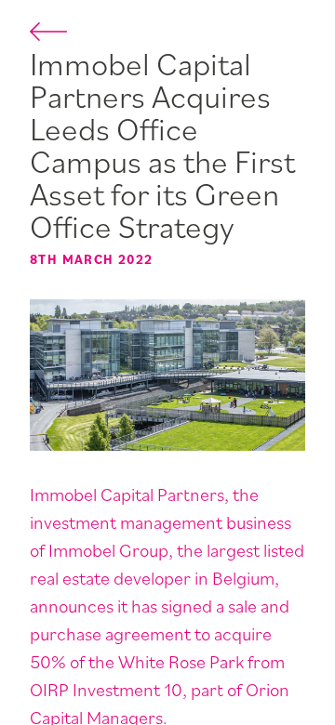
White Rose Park (181, 662)
